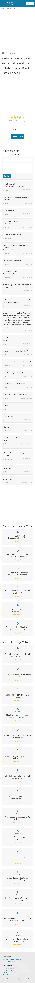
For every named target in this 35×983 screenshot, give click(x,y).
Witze (3, 8)
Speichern (7, 176)
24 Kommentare (17, 130)
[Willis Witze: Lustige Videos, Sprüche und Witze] (11, 3)
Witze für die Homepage (10, 961)
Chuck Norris (11, 53)
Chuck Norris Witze (10, 8)
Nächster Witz (17, 137)
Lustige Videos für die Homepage (12, 960)
